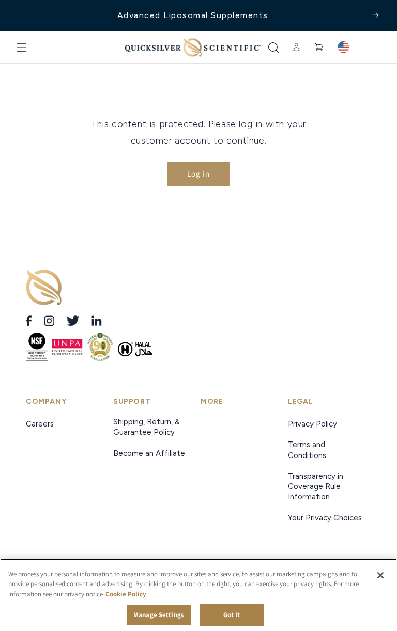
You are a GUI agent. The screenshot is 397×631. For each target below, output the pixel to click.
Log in (198, 174)
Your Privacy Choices (325, 518)
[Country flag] (343, 47)
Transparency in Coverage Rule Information (315, 486)
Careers (41, 424)
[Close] (380, 575)
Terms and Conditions (307, 450)
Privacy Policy (312, 424)
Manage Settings (158, 614)
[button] (21, 47)
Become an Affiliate (149, 453)
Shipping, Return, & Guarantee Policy (146, 427)
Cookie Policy (125, 594)
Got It (231, 614)
